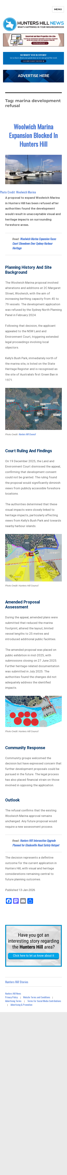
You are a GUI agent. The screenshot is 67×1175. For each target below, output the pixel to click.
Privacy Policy (11, 997)
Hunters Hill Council (27, 434)
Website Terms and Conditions (36, 997)
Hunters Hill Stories (16, 982)
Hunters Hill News (13, 993)
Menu (58, 9)
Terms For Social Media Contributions (44, 1001)
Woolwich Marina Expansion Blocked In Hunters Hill (33, 135)
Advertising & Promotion (21, 1004)
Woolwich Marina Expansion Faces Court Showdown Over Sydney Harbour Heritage (34, 243)
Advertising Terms (13, 1001)
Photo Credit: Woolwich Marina (18, 192)
